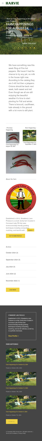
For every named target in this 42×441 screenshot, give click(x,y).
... (29, 230)
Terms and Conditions (11, 433)
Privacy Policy (22, 433)
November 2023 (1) (13, 281)
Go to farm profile (15, 236)
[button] (12, 290)
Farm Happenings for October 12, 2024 (17, 388)
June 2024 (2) (11, 274)
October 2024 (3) (12, 252)
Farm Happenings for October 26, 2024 (17, 364)
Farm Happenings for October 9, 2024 (16, 412)
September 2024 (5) (13, 259)
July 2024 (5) (10, 267)
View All (12, 421)
